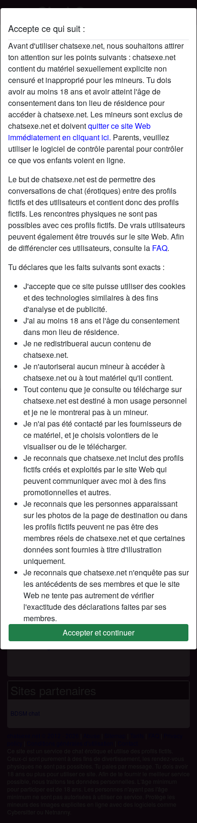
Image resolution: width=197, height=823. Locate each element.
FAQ (159, 247)
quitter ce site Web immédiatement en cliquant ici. (79, 131)
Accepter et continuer (98, 632)
